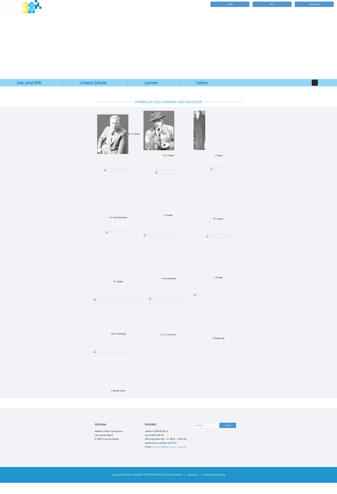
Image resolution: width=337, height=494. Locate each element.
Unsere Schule (93, 82)
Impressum (193, 474)
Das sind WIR (29, 82)
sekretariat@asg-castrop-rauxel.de (169, 446)
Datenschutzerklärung (214, 474)
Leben (202, 82)
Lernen (151, 82)
